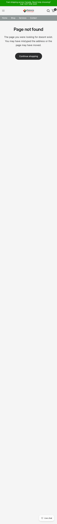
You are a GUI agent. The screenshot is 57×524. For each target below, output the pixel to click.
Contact (33, 18)
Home (4, 18)
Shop (13, 18)
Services (22, 18)
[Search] (48, 10)
